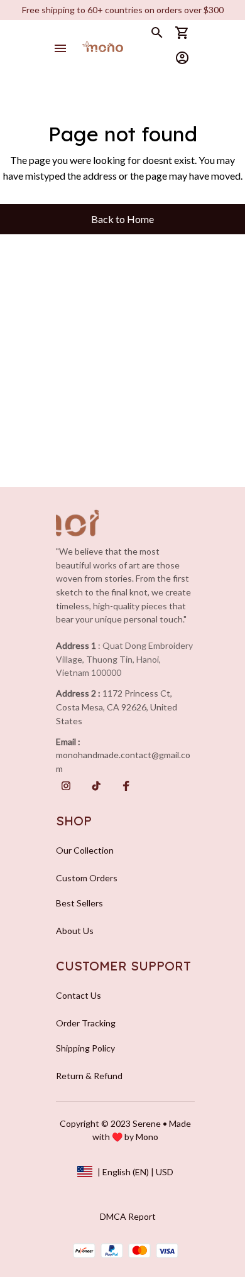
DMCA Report (128, 1216)
